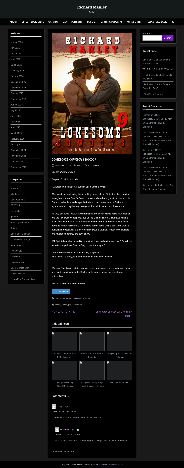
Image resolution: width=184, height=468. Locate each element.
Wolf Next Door (18, 273)
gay (69, 305)
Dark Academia (18, 199)
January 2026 (17, 76)
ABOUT (13, 22)
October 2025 (17, 93)
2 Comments (93, 165)
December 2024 (18, 150)
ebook (57, 305)
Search (146, 33)
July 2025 (15, 110)
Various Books (134, 22)
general (14, 216)
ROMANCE (16, 250)
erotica (64, 305)
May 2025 (15, 121)
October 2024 (17, 161)
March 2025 (16, 133)
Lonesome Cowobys (81, 298)
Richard (80, 165)
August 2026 (17, 42)
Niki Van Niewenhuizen (154, 132)
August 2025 (17, 104)
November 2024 (18, 156)
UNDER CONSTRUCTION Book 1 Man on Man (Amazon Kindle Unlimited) (157, 140)
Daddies (15, 194)
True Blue (92, 22)
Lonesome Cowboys (111, 22)
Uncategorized (18, 262)
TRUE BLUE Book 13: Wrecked (158, 69)
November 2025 (18, 87)
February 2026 (18, 70)
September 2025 (18, 99)
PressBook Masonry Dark (112, 465)
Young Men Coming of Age (23, 279)
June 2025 (16, 116)
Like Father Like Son (20, 234)
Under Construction (20, 268)
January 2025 (17, 144)
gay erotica (77, 305)
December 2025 (18, 82)
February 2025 (18, 139)
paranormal (16, 245)
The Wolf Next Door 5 (153, 94)
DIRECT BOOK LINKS (33, 22)
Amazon (14, 188)
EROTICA (15, 205)
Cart (65, 22)
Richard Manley (92, 7)
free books (15, 211)
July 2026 (15, 48)
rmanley (64, 429)
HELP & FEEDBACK (156, 22)
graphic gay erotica (63, 298)
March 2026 (16, 65)
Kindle (14, 228)
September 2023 (18, 167)
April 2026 (15, 59)
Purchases (76, 22)
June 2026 (16, 53)
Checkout (53, 22)
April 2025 (15, 127)
